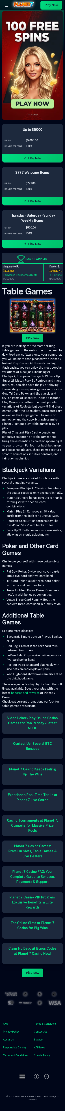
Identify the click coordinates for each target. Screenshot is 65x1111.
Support (38, 1039)
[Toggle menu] (6, 5)
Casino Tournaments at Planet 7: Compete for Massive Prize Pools (32, 825)
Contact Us (40, 1031)
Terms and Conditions (15, 1055)
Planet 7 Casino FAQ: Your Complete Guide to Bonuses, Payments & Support (32, 877)
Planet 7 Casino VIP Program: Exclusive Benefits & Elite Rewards (32, 902)
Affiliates (39, 1047)
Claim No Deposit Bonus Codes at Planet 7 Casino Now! (32, 951)
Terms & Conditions (45, 1023)
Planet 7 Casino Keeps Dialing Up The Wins (32, 771)
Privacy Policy (11, 1031)
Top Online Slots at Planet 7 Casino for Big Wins (33, 925)
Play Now (51, 5)
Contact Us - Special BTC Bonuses (32, 746)
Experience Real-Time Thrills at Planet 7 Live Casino (32, 797)
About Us (8, 1039)
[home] (25, 8)
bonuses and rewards (25, 693)
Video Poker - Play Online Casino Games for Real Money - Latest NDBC (32, 723)
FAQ (5, 1023)
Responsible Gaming (15, 1047)
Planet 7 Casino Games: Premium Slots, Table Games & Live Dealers (32, 851)
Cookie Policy (42, 1055)
